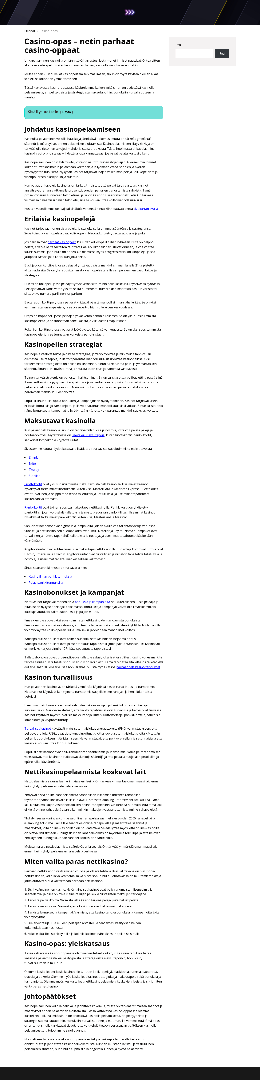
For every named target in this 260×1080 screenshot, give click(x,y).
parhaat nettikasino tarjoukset (138, 667)
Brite (32, 463)
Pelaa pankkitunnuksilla (46, 582)
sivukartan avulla (146, 209)
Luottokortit (33, 484)
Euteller (34, 476)
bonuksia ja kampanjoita (92, 602)
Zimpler (34, 457)
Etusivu (29, 31)
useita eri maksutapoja (88, 435)
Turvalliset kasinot (37, 728)
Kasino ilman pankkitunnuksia (50, 576)
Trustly (34, 470)
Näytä (66, 112)
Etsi (178, 45)
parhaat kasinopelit (62, 242)
